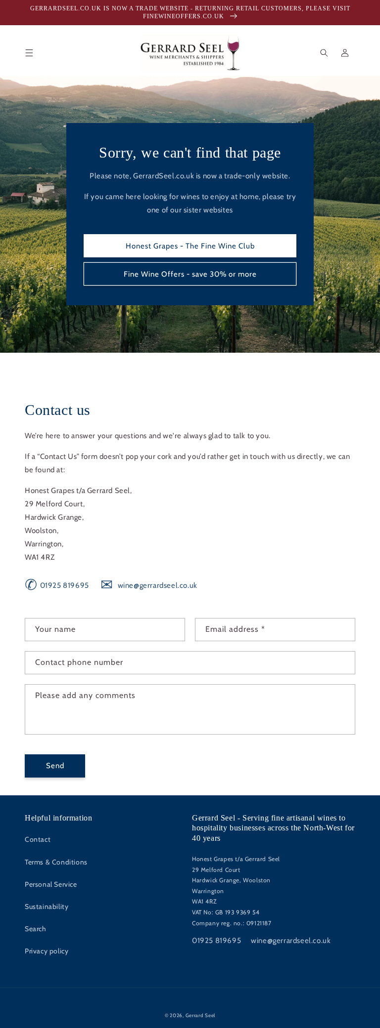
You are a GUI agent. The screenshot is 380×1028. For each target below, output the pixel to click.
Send (55, 765)
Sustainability (46, 906)
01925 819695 (57, 585)
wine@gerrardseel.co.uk (148, 585)
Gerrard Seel (200, 1015)
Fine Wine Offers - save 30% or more (190, 274)
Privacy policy (46, 950)
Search (36, 928)
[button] (29, 52)
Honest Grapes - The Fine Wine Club (190, 246)
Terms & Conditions (56, 862)
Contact (37, 839)
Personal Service (51, 884)
